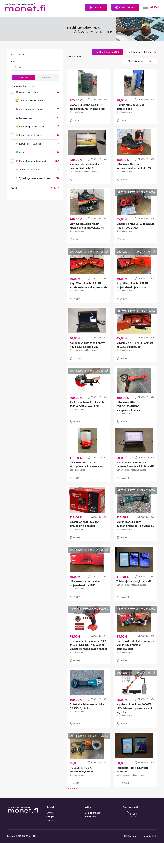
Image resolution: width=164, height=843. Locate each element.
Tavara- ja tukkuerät (29, 169)
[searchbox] (13, 193)
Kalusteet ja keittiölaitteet (31, 126)
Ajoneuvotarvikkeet (28, 92)
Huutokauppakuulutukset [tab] (141, 52)
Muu (21, 152)
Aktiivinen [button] (23, 77)
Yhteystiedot (91, 816)
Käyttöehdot (130, 836)
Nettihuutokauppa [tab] (108, 52)
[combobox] (35, 193)
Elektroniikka (25, 118)
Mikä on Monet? (93, 813)
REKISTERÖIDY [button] (126, 7)
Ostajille (50, 816)
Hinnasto (50, 820)
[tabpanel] (112, 427)
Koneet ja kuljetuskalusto (31, 135)
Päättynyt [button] (47, 77)
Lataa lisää (72, 788)
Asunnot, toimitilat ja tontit (32, 100)
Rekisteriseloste (149, 836)
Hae (13, 61)
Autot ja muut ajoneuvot (31, 109)
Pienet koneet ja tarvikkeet (32, 161)
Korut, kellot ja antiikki (30, 143)
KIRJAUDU (97, 7)
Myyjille (50, 813)
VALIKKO (154, 7)
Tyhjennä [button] (55, 188)
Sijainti (14, 188)
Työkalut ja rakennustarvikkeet (34, 178)
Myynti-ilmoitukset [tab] (139, 61)
